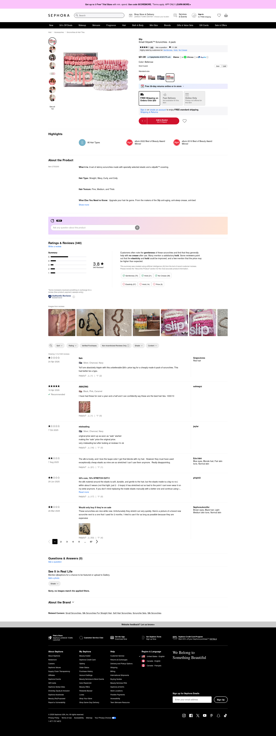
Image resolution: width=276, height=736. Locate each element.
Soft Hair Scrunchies (122, 613)
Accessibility (115, 698)
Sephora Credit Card (87, 659)
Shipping (113, 667)
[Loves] (219, 15)
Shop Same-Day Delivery (89, 702)
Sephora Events (54, 679)
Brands (167, 25)
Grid (217, 66)
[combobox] (99, 15)
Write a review (54, 246)
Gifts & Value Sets (185, 25)
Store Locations (116, 690)
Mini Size (154, 25)
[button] (180, 57)
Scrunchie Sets (139, 613)
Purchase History (86, 671)
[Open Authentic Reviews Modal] (74, 296)
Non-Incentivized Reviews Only (114, 345)
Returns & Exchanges (118, 659)
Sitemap (89, 717)
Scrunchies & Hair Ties (76, 32)
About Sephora (54, 655)
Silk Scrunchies (154, 613)
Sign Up (221, 699)
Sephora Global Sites (56, 687)
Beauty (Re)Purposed (56, 698)
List (224, 66)
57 (91, 541)
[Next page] (96, 541)
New (51, 25)
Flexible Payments (117, 694)
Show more (84, 204)
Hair (124, 25)
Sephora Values (54, 667)
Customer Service (117, 655)
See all (52, 107)
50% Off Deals (65, 25)
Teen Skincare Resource (120, 702)
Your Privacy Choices (103, 717)
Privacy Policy (53, 717)
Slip (140, 39)
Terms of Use (67, 717)
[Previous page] (49, 541)
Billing (112, 671)
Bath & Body (137, 25)
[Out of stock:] (142, 77)
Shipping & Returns (149, 112)
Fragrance (111, 25)
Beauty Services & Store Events (91, 679)
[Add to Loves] (185, 121)
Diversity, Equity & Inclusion (59, 690)
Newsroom (52, 659)
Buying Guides (116, 679)
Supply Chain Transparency (59, 671)
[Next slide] (126, 71)
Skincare (96, 25)
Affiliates (51, 675)
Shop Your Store (85, 698)
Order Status (84, 667)
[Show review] (61, 322)
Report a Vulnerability (56, 702)
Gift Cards (204, 25)
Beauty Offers (84, 687)
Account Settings (85, 675)
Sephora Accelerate (56, 694)
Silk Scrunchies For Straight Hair (97, 613)
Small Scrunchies (73, 613)
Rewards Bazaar (85, 690)
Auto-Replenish (85, 683)
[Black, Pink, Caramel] (151, 77)
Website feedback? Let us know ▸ (138, 624)
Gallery (82, 663)
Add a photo (53, 578)
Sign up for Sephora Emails (186, 693)
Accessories (59, 32)
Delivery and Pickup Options (121, 663)
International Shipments (119, 675)
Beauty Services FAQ (118, 683)
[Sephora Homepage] (59, 15)
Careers (51, 663)
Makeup (82, 25)
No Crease (183, 50)
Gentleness (167, 50)
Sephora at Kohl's (117, 687)
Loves (81, 694)
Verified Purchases (89, 345)
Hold (175, 50)
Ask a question (161, 47)
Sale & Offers (221, 25)
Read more (84, 492)
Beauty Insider (85, 655)
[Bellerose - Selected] (170, 77)
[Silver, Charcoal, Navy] (161, 77)
